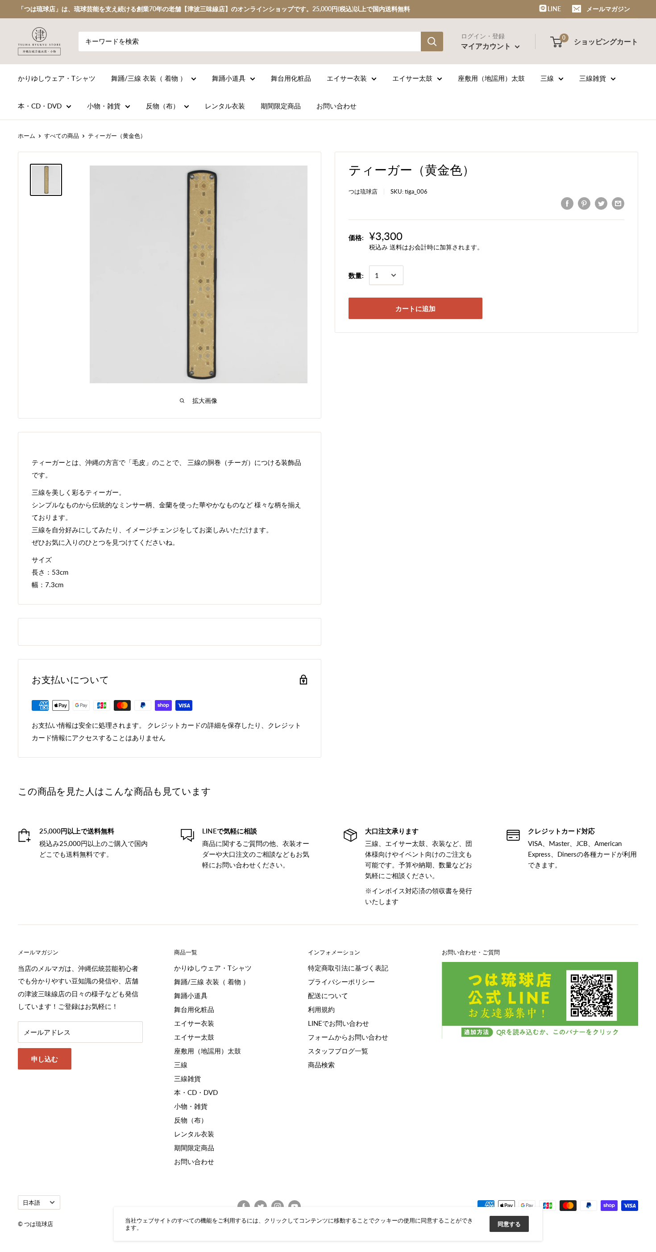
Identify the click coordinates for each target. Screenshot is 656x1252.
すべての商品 (61, 135)
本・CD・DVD (40, 106)
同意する (509, 1223)
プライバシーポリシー (341, 982)
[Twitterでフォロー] (260, 1206)
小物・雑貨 (103, 106)
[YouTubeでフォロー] (294, 1206)
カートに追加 (415, 308)
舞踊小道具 (228, 78)
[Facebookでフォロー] (243, 1206)
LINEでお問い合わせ (338, 1023)
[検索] (432, 41)
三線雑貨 (592, 78)
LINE (553, 8)
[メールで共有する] (618, 203)
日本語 (31, 1202)
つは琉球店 (363, 191)
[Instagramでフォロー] (277, 1206)
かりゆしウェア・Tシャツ (56, 78)
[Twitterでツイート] (601, 203)
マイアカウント (487, 45)
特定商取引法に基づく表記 (348, 968)
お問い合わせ (336, 106)
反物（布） (162, 106)
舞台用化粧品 (291, 78)
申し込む (44, 1059)
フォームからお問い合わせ (348, 1037)
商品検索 (321, 1065)
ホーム (26, 135)
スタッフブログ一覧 (338, 1051)
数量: (356, 275)
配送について (328, 995)
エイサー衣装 (347, 78)
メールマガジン (608, 8)
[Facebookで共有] (567, 203)
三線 (547, 78)
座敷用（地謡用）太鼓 (491, 78)
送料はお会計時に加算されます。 (436, 247)
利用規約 (321, 1009)
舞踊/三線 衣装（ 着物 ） (149, 78)
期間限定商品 (281, 106)
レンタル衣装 (225, 106)
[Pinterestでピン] (584, 203)
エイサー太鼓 (412, 78)
